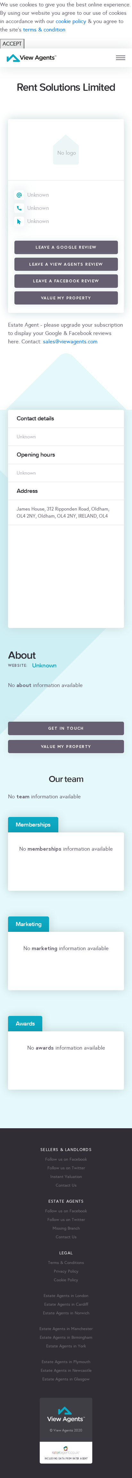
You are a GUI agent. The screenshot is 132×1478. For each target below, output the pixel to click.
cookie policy (71, 21)
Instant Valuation (66, 1176)
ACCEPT (12, 43)
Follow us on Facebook (66, 1159)
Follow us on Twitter (66, 1168)
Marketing (28, 924)
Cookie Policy (66, 1280)
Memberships (33, 824)
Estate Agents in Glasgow (66, 1379)
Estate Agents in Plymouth (66, 1361)
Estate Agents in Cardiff (66, 1304)
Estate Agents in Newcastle (66, 1370)
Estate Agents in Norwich (66, 1313)
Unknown (38, 195)
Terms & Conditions (66, 1262)
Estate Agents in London (66, 1295)
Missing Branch (66, 1228)
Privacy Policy (66, 1271)
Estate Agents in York (66, 1346)
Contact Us (66, 1185)
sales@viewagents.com (70, 341)
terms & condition (44, 29)
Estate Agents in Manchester (66, 1328)
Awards (25, 1023)
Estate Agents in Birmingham (66, 1337)
